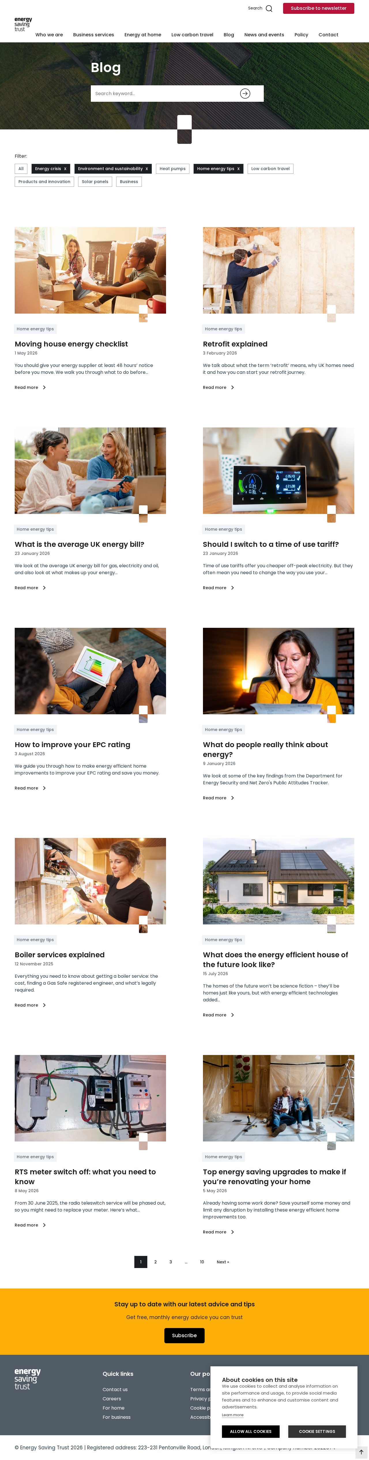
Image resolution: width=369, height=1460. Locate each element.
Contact (328, 34)
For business (117, 1417)
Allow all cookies (251, 1431)
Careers (112, 1398)
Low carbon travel (192, 34)
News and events (264, 34)
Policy (301, 34)
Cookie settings (317, 1431)
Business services (93, 34)
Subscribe (184, 1335)
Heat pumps (173, 169)
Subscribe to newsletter (319, 8)
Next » (223, 1262)
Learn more (233, 1415)
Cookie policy (205, 1408)
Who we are (49, 34)
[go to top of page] (361, 1452)
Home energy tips (215, 169)
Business (129, 181)
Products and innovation (44, 181)
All (21, 169)
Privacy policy (206, 1398)
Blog (229, 34)
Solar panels (95, 181)
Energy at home (143, 34)
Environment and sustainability (110, 169)
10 (202, 1262)
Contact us (115, 1389)
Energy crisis (48, 169)
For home (114, 1408)
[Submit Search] (245, 93)
